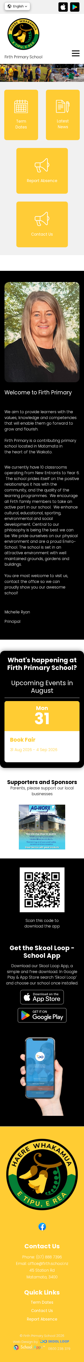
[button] (17, 6)
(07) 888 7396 (49, 1257)
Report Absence (42, 1319)
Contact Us (42, 1310)
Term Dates (42, 1302)
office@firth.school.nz (48, 1263)
